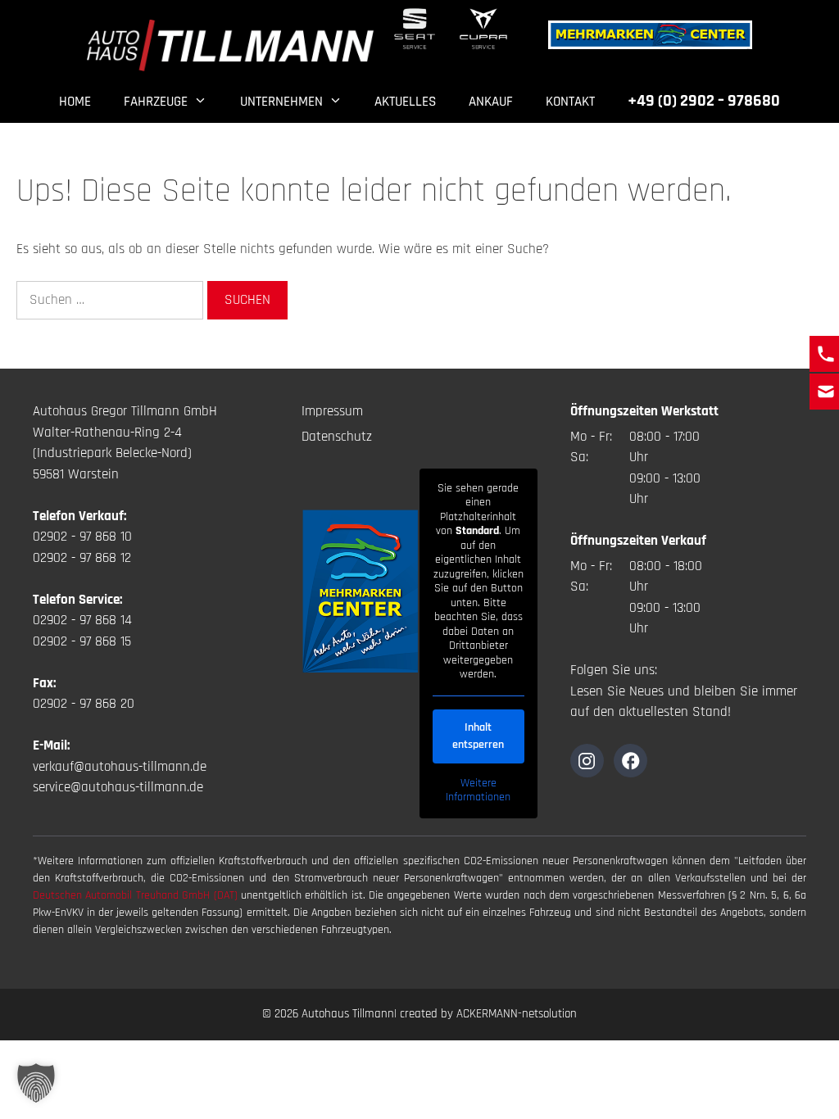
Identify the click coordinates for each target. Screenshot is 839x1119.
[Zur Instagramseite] (587, 760)
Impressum (332, 411)
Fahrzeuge (156, 102)
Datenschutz (337, 437)
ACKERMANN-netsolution (516, 1014)
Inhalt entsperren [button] (478, 736)
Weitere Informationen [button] (478, 791)
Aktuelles (405, 102)
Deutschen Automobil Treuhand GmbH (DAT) (137, 895)
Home (75, 102)
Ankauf (491, 102)
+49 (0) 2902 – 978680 (704, 100)
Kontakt (570, 102)
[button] (36, 1083)
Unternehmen (281, 102)
